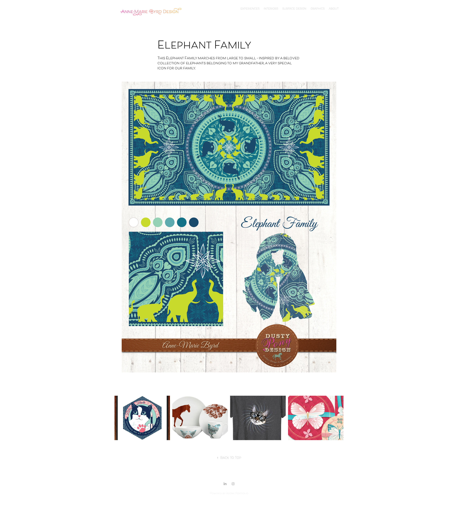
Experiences (249, 9)
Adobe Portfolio (237, 493)
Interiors (271, 9)
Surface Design (294, 9)
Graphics (318, 9)
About (334, 9)
